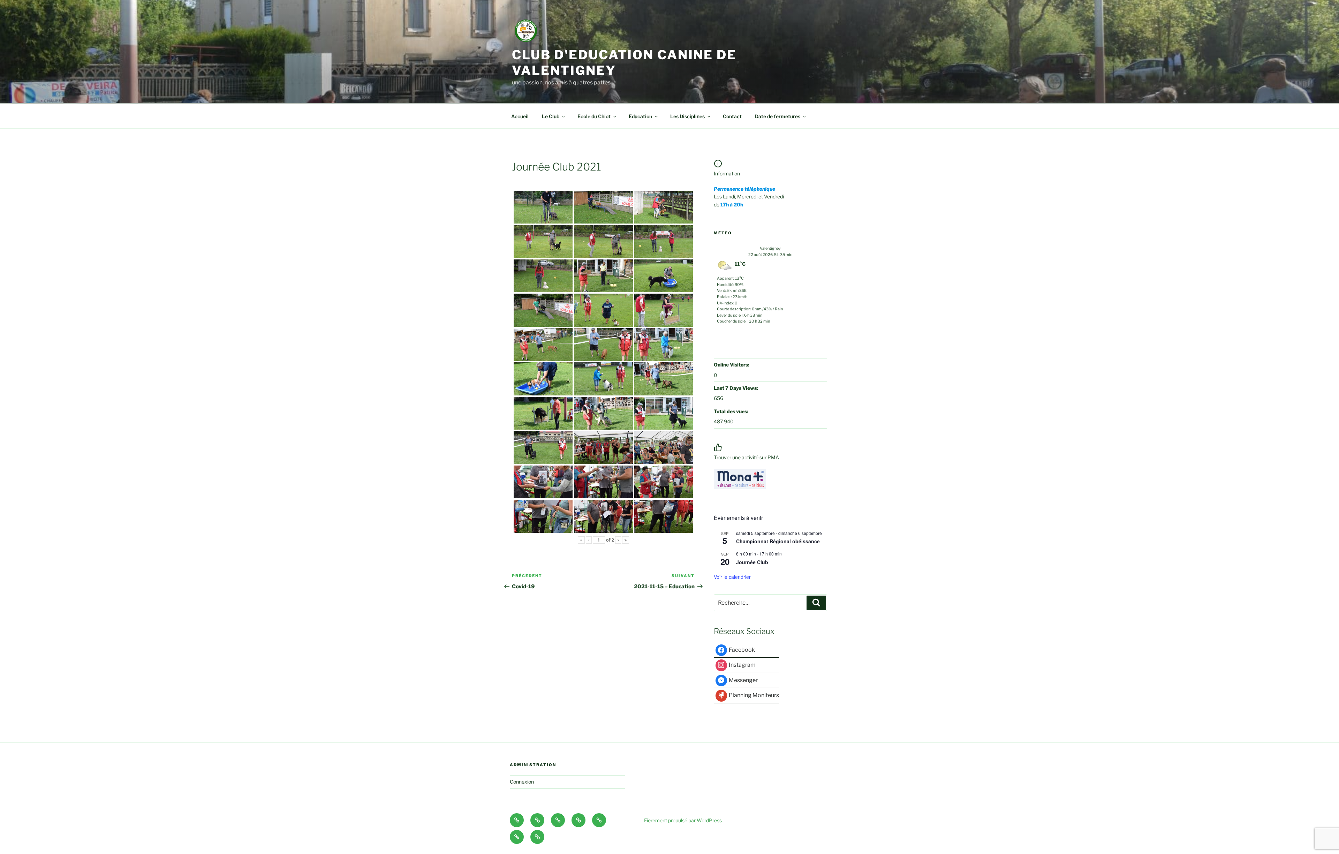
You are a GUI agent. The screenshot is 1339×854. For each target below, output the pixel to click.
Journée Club (752, 562)
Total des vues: (731, 411)
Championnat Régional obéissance (778, 541)
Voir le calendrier (732, 576)
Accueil (520, 116)
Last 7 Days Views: (736, 388)
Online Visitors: (732, 365)
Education (640, 116)
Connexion (522, 782)
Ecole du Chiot (594, 116)
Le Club (550, 116)
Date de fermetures (777, 116)
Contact (732, 116)
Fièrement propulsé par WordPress (683, 820)
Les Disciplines (687, 116)
